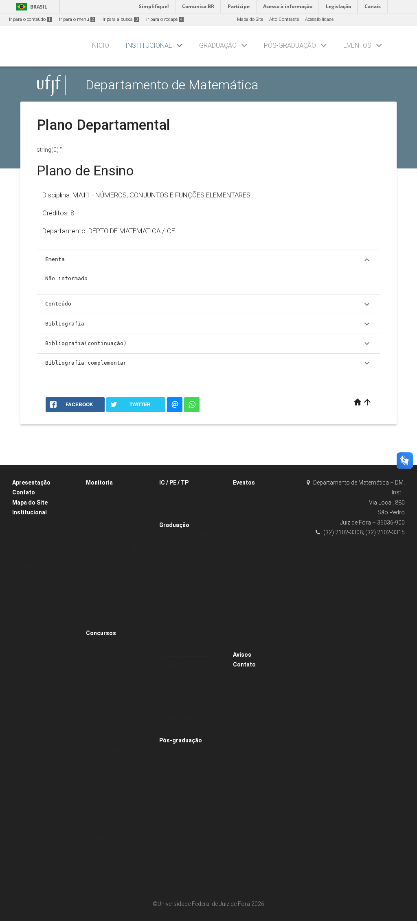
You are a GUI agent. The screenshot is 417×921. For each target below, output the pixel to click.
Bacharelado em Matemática (194, 535)
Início (99, 45)
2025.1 (23, 728)
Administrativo (31, 544)
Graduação (218, 45)
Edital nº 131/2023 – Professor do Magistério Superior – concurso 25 (115, 730)
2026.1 (23, 706)
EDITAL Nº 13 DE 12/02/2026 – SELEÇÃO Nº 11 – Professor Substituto (120, 665)
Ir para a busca (120, 19)
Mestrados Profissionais (188, 761)
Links (22, 771)
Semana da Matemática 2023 (268, 536)
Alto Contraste (284, 19)
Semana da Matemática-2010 (268, 644)
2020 (21, 641)
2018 (21, 652)
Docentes (26, 566)
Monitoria (99, 482)
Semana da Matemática (263, 504)
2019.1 (96, 514)
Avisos (242, 654)
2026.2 (23, 696)
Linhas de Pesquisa (37, 750)
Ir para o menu (76, 19)
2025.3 (96, 590)
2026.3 (96, 536)
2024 (21, 620)
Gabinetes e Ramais (37, 577)
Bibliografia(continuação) (208, 343)
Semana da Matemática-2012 (268, 622)
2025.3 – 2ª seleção (110, 579)
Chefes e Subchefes (37, 523)
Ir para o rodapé (164, 19)
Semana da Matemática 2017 (268, 579)
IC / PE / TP (174, 482)
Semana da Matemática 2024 (268, 525)
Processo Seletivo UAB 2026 (118, 643)
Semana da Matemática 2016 (268, 590)
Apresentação (31, 482)
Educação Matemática (187, 772)
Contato (23, 492)
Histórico (25, 533)
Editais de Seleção (109, 525)
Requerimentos (179, 665)
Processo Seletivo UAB (113, 816)
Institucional (148, 45)
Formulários (29, 761)
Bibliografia (208, 324)
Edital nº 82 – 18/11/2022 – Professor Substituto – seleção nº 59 (122, 773)
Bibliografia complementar (208, 363)
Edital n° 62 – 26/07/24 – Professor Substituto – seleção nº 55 (122, 697)
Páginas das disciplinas (189, 643)
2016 (21, 663)
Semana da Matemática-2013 (268, 612)
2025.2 (23, 717)
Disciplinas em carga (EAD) (192, 611)
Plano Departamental (185, 654)
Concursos (101, 633)
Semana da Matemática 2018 (268, 568)
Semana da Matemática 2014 (268, 601)
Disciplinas (175, 578)
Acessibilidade (319, 19)
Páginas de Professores (41, 739)
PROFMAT (173, 783)
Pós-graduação (290, 45)
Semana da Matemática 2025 (268, 514)
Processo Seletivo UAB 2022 (118, 751)
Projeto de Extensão (183, 504)
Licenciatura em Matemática (194, 546)
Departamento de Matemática (172, 85)
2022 (21, 631)
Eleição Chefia (31, 609)
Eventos (357, 45)
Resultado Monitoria (111, 557)
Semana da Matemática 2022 (268, 547)
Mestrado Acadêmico (185, 750)
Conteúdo (208, 304)
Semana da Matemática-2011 (268, 633)
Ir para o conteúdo (29, 19)
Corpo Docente (31, 555)
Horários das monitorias (115, 547)
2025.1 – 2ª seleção (110, 601)
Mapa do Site (250, 19)
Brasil (30, 6)
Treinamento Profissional (190, 514)
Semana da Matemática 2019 (268, 557)
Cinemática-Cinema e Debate (268, 493)
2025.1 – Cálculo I (108, 622)
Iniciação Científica (183, 493)
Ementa (208, 260)
